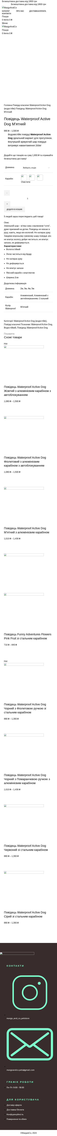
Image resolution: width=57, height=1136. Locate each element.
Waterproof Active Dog (41, 324)
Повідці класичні (21, 105)
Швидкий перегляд (7, 413)
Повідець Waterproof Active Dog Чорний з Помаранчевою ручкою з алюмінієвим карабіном (27, 779)
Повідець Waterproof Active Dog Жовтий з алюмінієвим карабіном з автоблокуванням (27, 391)
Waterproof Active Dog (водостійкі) (30, 321)
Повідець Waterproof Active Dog (32, 328)
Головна (8, 105)
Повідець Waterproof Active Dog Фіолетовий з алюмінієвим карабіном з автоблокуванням (25, 461)
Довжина (9, 167)
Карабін (9, 179)
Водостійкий (10, 328)
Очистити (25, 182)
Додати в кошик (14, 209)
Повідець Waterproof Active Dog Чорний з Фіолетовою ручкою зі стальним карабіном (25, 708)
